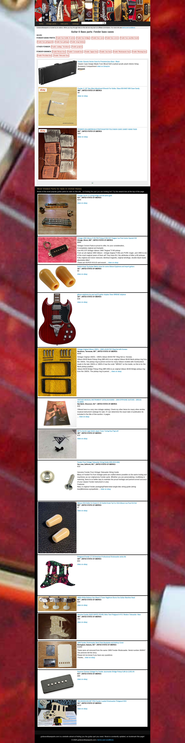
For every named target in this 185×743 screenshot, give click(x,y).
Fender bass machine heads (129, 38)
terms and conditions (128, 27)
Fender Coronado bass (75, 51)
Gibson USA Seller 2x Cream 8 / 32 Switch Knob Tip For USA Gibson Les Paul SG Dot (107, 503)
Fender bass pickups (62, 42)
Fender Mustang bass (139, 51)
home (41, 24)
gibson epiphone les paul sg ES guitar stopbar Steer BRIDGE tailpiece (101, 294)
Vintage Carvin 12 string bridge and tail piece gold (94, 195)
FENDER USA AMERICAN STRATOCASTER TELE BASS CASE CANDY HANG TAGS (107, 129)
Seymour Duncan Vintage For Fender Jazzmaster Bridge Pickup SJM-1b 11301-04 (105, 672)
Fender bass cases (97, 38)
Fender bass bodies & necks (65, 38)
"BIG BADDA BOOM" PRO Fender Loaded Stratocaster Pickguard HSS (102, 701)
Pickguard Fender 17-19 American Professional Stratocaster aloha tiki (101, 557)
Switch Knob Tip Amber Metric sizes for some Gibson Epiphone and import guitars (105, 266)
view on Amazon (103, 66)
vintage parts (51, 24)
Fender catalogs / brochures (61, 47)
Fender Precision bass (44, 55)
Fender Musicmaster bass (121, 51)
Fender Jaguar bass (91, 51)
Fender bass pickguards (45, 42)
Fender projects (77, 47)
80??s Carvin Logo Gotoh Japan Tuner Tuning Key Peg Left (97, 431)
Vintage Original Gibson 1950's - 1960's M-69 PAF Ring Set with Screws (102, 349)
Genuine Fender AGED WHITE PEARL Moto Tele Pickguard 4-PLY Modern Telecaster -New (109, 615)
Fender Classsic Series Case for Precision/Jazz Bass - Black (98, 62)
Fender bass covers (112, 38)
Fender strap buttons (78, 42)
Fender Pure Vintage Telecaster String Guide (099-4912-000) (98, 462)
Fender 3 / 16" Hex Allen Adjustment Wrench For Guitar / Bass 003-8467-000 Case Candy (108, 88)
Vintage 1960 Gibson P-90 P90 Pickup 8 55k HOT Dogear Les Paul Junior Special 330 (107, 238)
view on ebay (83, 96)
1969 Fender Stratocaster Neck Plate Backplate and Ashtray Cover (100, 643)
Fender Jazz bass (105, 51)
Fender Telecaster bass (61, 55)
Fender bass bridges (83, 38)
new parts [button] (65, 24)
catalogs (75, 24)
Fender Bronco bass (59, 51)
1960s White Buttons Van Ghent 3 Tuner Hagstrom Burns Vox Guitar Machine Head (106, 598)
